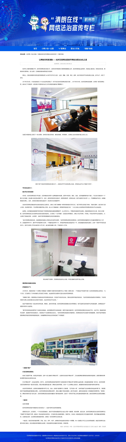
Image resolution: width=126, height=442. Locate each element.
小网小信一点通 (48, 49)
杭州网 (28, 54)
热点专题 (33, 54)
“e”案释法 (62, 49)
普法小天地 (75, 49)
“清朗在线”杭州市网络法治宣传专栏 (47, 54)
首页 (35, 49)
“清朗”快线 (88, 49)
